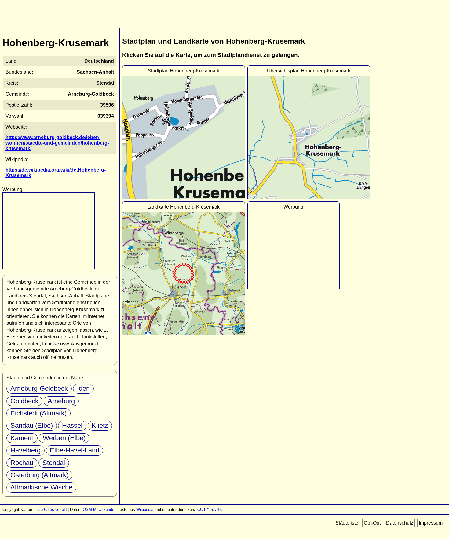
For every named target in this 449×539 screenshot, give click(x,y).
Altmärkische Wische (41, 487)
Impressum (431, 523)
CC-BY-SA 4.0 (209, 509)
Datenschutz (399, 523)
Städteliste (346, 523)
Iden (83, 388)
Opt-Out (372, 523)
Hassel (72, 425)
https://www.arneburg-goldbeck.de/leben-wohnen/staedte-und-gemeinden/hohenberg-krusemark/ (57, 143)
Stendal (53, 463)
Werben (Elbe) (64, 438)
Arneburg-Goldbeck (39, 388)
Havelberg (25, 450)
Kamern (22, 438)
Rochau (21, 463)
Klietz (100, 425)
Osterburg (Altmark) (39, 475)
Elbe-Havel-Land (74, 450)
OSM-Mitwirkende (98, 509)
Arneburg (61, 401)
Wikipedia (144, 509)
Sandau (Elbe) (31, 425)
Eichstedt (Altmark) (38, 413)
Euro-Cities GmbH (51, 509)
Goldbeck (24, 401)
